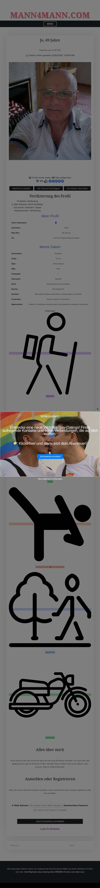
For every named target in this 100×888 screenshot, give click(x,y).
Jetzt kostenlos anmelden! (50, 456)
